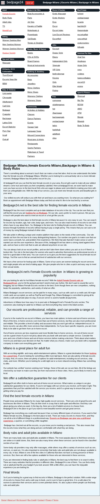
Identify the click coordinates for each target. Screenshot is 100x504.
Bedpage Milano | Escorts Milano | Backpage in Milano (71, 2)
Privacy (49, 500)
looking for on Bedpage (36, 213)
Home (3, 500)
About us (11, 500)
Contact (41, 500)
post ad (30, 3)
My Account (21, 500)
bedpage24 (15, 2)
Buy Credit (32, 500)
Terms (55, 500)
